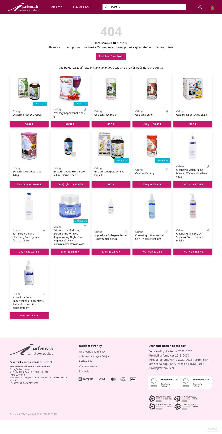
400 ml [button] (193, 184)
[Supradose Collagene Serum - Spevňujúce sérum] (111, 206)
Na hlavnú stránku (111, 56)
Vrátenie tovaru (88, 366)
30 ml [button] (111, 251)
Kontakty (84, 371)
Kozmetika (81, 7)
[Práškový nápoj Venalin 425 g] (70, 89)
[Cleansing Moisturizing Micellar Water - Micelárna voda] (193, 146)
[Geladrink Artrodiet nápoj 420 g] (29, 146)
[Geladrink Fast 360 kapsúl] (29, 89)
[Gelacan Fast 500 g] (111, 89)
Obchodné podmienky (92, 351)
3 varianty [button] (29, 184)
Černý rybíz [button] (70, 184)
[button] (29, 124)
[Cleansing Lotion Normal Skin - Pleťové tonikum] (152, 206)
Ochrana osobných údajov (94, 356)
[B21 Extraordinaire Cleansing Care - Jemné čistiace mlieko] (29, 206)
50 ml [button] (70, 251)
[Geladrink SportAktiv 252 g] (193, 89)
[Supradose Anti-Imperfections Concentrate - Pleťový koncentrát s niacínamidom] (29, 273)
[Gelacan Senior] (152, 89)
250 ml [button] (29, 251)
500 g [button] (152, 124)
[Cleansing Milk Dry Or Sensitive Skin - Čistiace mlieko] (193, 206)
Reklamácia (85, 361)
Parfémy (56, 7)
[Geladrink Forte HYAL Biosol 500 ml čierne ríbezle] (70, 146)
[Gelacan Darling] (152, 146)
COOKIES (212, 428)
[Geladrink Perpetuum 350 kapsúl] (111, 146)
